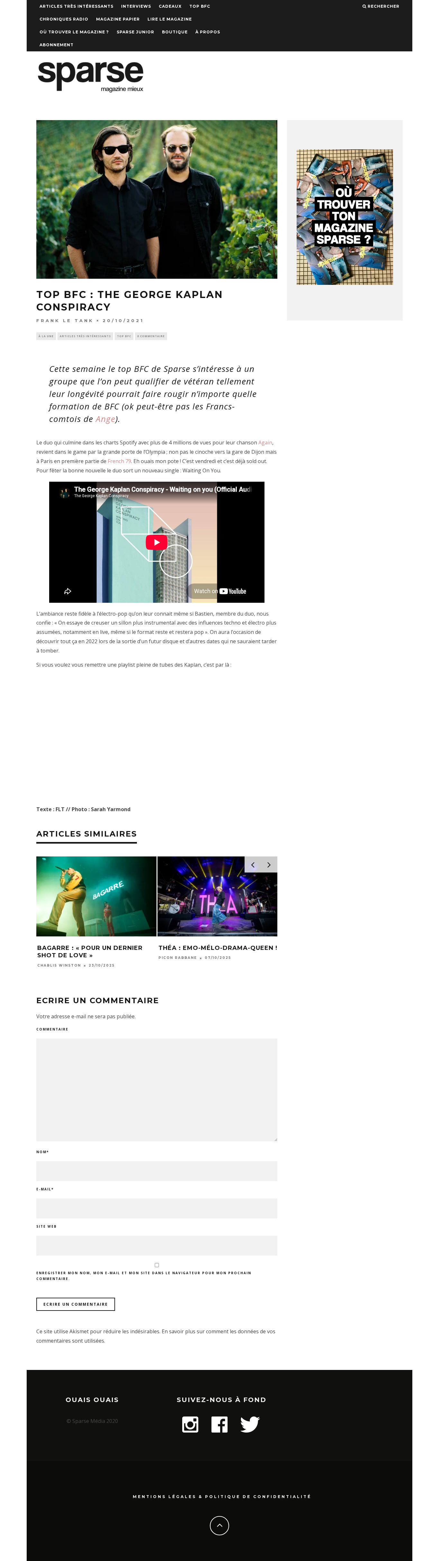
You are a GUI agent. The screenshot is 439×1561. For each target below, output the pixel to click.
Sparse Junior (135, 32)
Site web (46, 1226)
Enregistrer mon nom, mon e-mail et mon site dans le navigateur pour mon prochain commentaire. (143, 1276)
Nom (42, 1152)
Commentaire (52, 1029)
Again (265, 442)
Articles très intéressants (76, 6)
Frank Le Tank (65, 320)
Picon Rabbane (177, 958)
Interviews (136, 6)
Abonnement (57, 44)
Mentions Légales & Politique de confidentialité (222, 1496)
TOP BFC (199, 6)
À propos (207, 32)
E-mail (45, 1189)
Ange (105, 419)
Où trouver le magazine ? (74, 32)
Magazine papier (118, 19)
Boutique (175, 32)
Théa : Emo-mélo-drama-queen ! (217, 948)
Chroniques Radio (64, 19)
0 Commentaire (151, 336)
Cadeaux (170, 6)
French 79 (119, 461)
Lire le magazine (170, 19)
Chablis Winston (59, 965)
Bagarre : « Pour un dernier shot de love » (90, 951)
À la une (46, 336)
